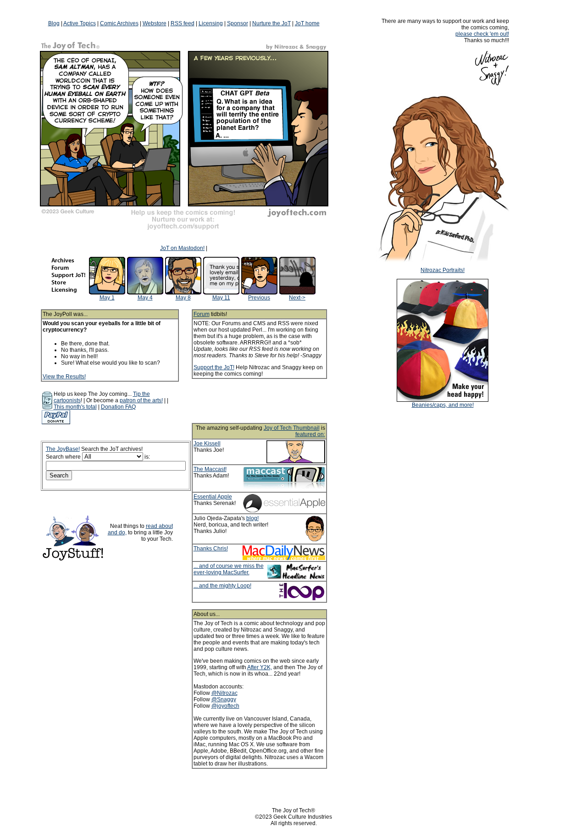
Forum (202, 314)
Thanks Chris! (211, 548)
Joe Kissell (207, 443)
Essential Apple (213, 497)
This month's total (75, 407)
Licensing (211, 23)
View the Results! (64, 376)
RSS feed (182, 23)
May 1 (107, 297)
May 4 (145, 297)
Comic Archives (119, 23)
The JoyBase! (63, 449)
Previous (259, 297)
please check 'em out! (482, 34)
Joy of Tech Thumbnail (292, 428)
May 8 (183, 297)
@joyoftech (225, 706)
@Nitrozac (224, 693)
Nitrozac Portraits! (443, 270)
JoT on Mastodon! (182, 248)
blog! (252, 518)
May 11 (221, 297)
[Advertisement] (271, 401)
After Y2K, (259, 667)
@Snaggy (223, 699)
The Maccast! (210, 469)
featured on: (310, 434)
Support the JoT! (214, 367)
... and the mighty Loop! (222, 585)
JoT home (307, 23)
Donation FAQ (118, 407)
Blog (54, 23)
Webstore (154, 23)
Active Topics (79, 23)
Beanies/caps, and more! (443, 405)
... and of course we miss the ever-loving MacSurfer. (229, 569)
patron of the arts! (141, 400)
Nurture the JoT (271, 23)
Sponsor (237, 23)
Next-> (297, 297)
